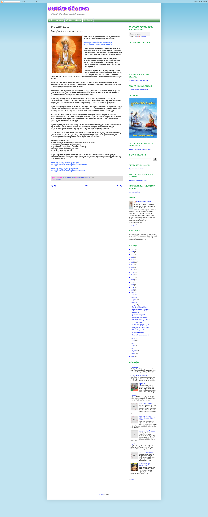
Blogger (101, 494)
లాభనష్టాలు (133, 395)
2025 (132, 252)
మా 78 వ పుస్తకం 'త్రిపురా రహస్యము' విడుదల (145, 464)
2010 (132, 290)
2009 (132, 292)
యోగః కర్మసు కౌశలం (137, 322)
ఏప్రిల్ (134, 346)
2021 (132, 262)
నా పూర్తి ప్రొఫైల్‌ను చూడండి (136, 225)
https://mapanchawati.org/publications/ (140, 149)
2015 (132, 277)
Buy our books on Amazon (136, 169)
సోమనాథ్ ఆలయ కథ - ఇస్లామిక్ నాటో (140, 375)
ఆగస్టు (134, 305)
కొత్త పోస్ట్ (53, 185)
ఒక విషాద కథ (135, 312)
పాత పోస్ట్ (119, 185)
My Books (88, 20)
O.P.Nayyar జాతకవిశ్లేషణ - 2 (146, 452)
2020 (132, 264)
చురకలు (78, 20)
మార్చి (134, 348)
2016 (132, 275)
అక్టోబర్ (134, 300)
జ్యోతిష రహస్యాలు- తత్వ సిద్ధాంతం (141, 309)
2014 (132, 280)
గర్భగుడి (133, 444)
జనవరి (134, 353)
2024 (132, 254)
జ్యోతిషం (69, 20)
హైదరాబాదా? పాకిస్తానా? (138, 315)
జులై (133, 338)
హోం (50, 20)
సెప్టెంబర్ (134, 302)
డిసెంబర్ (134, 294)
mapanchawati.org (134, 192)
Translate (143, 37)
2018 (132, 270)
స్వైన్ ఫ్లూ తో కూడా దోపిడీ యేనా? (140, 327)
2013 (132, 282)
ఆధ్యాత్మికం (59, 20)
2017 (132, 272)
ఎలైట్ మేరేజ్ (142, 383)
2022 (132, 259)
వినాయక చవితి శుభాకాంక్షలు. (139, 317)
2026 (132, 249)
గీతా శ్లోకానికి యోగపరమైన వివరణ (141, 319)
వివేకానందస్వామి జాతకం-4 (139, 330)
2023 (132, 257)
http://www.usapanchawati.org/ (138, 180)
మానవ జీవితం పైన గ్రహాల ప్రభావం (141, 325)
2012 (132, 285)
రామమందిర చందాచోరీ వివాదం (147, 431)
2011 (132, 287)
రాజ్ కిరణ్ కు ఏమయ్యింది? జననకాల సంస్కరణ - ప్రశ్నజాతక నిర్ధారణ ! (147, 418)
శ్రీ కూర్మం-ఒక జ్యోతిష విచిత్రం (139, 307)
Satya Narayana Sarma (69, 177)
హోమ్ (86, 185)
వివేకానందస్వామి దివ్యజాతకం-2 (140, 335)
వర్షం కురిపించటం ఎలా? (138, 332)
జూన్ (133, 341)
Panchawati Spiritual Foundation (138, 80)
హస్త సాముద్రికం (134, 367)
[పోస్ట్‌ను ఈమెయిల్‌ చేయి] (92, 177)
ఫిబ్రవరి (134, 351)
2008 (132, 356)
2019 (132, 267)
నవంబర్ (134, 297)
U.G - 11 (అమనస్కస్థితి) (145, 403)
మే (133, 343)
